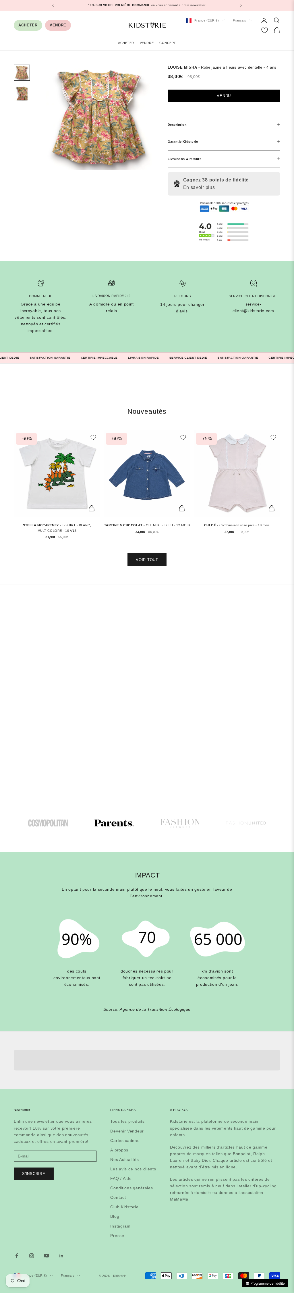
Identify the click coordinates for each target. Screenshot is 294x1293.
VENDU (224, 96)
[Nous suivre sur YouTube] (46, 1256)
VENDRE (58, 25)
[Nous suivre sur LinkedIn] (61, 1256)
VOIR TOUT (147, 560)
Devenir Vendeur (127, 1131)
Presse (117, 1235)
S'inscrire (33, 1174)
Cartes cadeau (125, 1140)
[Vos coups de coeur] (265, 30)
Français (239, 20)
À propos (119, 1150)
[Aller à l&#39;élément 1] (22, 73)
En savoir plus (199, 187)
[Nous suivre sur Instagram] (31, 1256)
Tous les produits (127, 1121)
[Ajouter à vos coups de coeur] (93, 437)
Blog (114, 1216)
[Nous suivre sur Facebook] (17, 1256)
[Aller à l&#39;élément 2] (22, 93)
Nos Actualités (124, 1159)
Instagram (120, 1226)
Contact (118, 1197)
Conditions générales (131, 1188)
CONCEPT (167, 43)
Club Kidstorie (124, 1207)
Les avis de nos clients (133, 1169)
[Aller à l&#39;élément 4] (246, 823)
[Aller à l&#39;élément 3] (180, 823)
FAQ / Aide (120, 1178)
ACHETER (28, 25)
